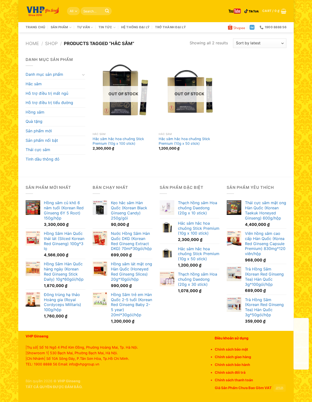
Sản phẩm (59, 27)
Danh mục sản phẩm (44, 74)
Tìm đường (301, 331)
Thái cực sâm (38, 149)
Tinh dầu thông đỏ (42, 159)
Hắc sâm (34, 83)
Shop (51, 43)
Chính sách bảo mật (231, 349)
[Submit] (107, 11)
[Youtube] (235, 11)
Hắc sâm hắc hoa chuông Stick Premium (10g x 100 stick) (118, 141)
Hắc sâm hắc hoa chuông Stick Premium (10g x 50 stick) (184, 141)
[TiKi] (252, 27)
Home (32, 43)
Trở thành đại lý (170, 27)
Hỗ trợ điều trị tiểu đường (49, 102)
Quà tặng (34, 121)
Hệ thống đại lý (135, 27)
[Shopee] (236, 27)
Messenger (301, 362)
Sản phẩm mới (39, 130)
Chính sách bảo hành (232, 365)
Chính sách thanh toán (234, 380)
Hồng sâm (35, 112)
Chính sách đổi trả (230, 372)
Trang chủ (35, 27)
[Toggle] (83, 74)
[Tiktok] (251, 11)
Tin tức (105, 27)
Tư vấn (83, 27)
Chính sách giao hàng (233, 357)
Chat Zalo (301, 347)
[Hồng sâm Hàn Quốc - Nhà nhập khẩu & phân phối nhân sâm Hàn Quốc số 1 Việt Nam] (43, 11)
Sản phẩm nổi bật (42, 140)
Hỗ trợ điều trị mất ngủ (47, 93)
